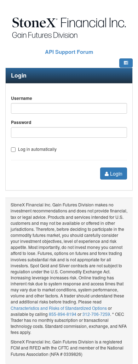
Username (21, 98)
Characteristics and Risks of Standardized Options (59, 308)
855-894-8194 (62, 314)
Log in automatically (37, 149)
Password (21, 122)
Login (115, 173)
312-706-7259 (96, 314)
